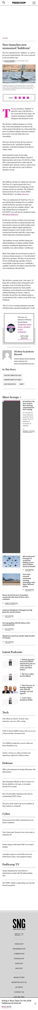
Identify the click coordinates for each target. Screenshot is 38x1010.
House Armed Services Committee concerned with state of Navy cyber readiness (15, 597)
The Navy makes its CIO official (27, 675)
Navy (15, 109)
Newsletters (19, 977)
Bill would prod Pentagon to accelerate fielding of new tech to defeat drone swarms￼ (29, 561)
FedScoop (19, 944)
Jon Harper (29, 570)
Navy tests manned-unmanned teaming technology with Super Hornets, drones (29, 580)
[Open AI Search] (6, 2)
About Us (19, 934)
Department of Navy (12, 380)
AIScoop (19, 968)
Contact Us (19, 992)
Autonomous (10, 384)
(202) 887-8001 (19, 997)
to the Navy (25, 194)
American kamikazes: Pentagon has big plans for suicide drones (17, 611)
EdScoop (19, 963)
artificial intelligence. (11, 214)
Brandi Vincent (29, 431)
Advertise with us (19, 982)
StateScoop (19, 958)
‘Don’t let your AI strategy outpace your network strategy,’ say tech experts (27, 689)
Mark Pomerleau (11, 603)
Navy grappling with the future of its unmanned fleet (16, 624)
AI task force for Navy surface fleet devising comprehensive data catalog (29, 405)
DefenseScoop (19, 949)
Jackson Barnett (10, 61)
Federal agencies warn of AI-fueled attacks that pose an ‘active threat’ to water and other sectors (27, 664)
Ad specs (19, 987)
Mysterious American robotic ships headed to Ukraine (18, 637)
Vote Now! (7, 1006)
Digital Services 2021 (12, 375)
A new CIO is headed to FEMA (26, 699)
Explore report (24, 337)
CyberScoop (19, 954)
